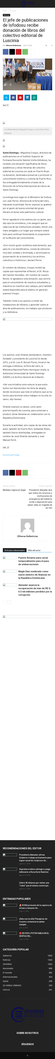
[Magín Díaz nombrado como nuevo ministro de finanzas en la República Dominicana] (10, 575)
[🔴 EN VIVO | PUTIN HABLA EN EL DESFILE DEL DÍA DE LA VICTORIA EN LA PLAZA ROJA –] (10, 937)
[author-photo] (27, 532)
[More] (32, 52)
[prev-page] (4, 602)
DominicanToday (11, 455)
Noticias (13, 10)
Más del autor (34, 550)
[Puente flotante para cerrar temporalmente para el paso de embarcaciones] (10, 561)
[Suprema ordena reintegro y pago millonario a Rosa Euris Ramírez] (10, 873)
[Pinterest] (18, 52)
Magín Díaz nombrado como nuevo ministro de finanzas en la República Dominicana (34, 574)
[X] (12, 52)
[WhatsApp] (25, 52)
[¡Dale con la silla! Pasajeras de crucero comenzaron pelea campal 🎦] (10, 922)
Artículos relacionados (15, 550)
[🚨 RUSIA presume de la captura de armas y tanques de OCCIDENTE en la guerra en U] (10, 909)
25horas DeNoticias (13, 45)
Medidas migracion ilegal (14, 490)
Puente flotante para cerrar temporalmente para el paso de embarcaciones (33, 561)
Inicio (5, 10)
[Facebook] (5, 52)
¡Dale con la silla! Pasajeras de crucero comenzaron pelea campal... (33, 922)
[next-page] (9, 602)
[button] (4, 4)
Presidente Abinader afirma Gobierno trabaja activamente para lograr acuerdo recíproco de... (35, 858)
